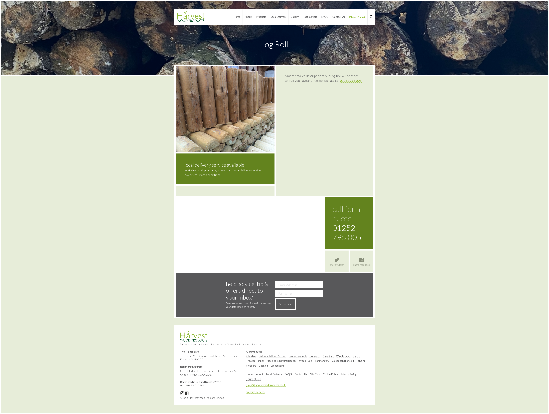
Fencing (361, 360)
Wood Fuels (305, 360)
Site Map (315, 374)
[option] (251, 356)
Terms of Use (253, 378)
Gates (356, 356)
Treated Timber (255, 360)
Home (236, 16)
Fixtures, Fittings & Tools (272, 356)
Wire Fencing (343, 356)
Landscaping (277, 365)
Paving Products (298, 356)
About (248, 16)
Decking (263, 365)
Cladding (251, 356)
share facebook (361, 264)
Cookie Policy (330, 374)
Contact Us (338, 16)
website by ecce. (255, 391)
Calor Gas (328, 356)
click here (214, 175)
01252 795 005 (357, 16)
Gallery (295, 16)
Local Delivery (278, 16)
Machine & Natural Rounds (281, 360)
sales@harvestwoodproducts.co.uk (266, 384)
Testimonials (310, 16)
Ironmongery (322, 360)
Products (261, 16)
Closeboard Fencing (343, 360)
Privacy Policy (348, 374)
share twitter (337, 264)
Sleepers (251, 365)
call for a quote (346, 223)
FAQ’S (324, 16)
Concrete (315, 356)
